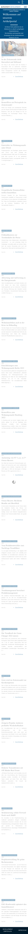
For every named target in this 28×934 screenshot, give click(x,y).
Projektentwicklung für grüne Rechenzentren (14, 860)
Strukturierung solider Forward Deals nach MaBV (14, 814)
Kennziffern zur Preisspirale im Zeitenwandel (14, 102)
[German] (23, 3)
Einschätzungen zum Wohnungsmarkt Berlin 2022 (14, 367)
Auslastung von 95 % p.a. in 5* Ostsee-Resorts (14, 458)
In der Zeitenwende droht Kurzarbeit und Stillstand (14, 59)
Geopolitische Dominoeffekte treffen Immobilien (14, 191)
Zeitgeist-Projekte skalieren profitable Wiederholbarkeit (14, 724)
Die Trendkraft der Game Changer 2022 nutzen (14, 635)
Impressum (22, 930)
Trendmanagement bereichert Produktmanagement (14, 590)
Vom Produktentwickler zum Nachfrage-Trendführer (14, 546)
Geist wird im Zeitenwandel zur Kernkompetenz (14, 680)
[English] (23, 1)
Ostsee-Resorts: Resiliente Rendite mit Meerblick (14, 501)
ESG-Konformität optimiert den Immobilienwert (14, 904)
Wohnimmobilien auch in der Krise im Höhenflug (14, 322)
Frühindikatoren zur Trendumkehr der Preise (14, 235)
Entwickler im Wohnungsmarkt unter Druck (14, 146)
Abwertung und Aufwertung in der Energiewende (14, 279)
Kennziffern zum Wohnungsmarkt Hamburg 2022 (14, 413)
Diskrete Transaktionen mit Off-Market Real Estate (14, 769)
